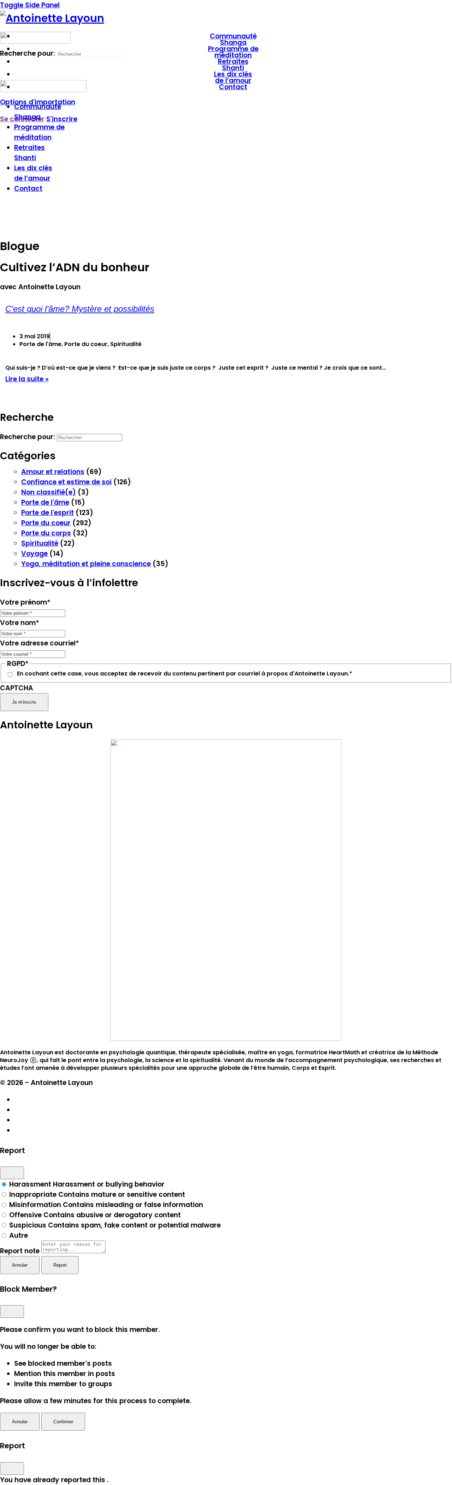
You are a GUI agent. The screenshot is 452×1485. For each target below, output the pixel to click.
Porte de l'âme (45, 502)
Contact (28, 188)
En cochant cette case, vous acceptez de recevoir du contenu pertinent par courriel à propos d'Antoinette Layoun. (184, 674)
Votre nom (19, 623)
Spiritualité (39, 543)
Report (60, 1265)
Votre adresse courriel (39, 643)
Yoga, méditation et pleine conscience (86, 564)
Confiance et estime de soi (66, 482)
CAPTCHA (16, 688)
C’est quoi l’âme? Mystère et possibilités (79, 309)
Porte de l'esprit (47, 512)
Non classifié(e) (48, 492)
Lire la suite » (27, 379)
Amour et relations (52, 472)
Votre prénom (25, 602)
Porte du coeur (46, 523)
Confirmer (63, 1421)
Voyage (34, 553)
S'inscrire (61, 119)
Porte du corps (46, 533)
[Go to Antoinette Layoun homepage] (52, 18)
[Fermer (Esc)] (12, 1172)
